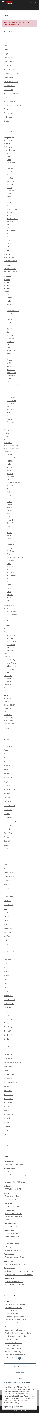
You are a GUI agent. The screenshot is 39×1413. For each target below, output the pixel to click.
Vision (9, 240)
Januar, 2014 (8, 1261)
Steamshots (8, 1055)
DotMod (9, 320)
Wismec (10, 246)
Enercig (7, 865)
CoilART (9, 479)
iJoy (8, 175)
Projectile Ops (9, 1003)
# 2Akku (7, 282)
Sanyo (6, 1015)
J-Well (9, 517)
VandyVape (8, 1078)
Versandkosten (9, 101)
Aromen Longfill (9, 257)
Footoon (7, 880)
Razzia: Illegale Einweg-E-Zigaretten (18, 1175)
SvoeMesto (11, 375)
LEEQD (6, 956)
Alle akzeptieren (20, 1366)
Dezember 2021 (9, 1179)
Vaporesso (10, 234)
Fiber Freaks (8, 873)
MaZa (6, 968)
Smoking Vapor (12, 218)
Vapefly (9, 394)
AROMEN (7, 699)
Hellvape (10, 511)
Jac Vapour (11, 181)
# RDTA (7, 436)
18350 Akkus (11, 635)
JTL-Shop (23, 1410)
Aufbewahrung (9, 650)
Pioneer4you (8, 995)
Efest (6, 849)
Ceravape (10, 476)
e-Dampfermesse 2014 (13, 1240)
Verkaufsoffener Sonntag (13, 1237)
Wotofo (9, 419)
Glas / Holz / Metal (13, 669)
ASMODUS (8, 766)
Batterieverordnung (11, 81)
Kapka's (7, 948)
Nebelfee (7, 979)
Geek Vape (10, 172)
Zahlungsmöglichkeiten (12, 105)
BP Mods (10, 473)
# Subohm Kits (9, 150)
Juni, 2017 (7, 1193)
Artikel (6, 1301)
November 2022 (10, 1169)
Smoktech (7, 1039)
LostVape (10, 193)
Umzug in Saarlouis (12, 1206)
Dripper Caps (11, 666)
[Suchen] (35, 7)
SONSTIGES (8, 720)
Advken (9, 455)
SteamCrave (11, 545)
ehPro (9, 323)
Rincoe (9, 354)
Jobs (5, 46)
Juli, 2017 (7, 1186)
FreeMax (10, 169)
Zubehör (7, 600)
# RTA (6, 439)
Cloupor (9, 307)
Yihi (8, 249)
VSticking (10, 413)
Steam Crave (11, 372)
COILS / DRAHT (9, 705)
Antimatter (8, 758)
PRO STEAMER (9, 999)
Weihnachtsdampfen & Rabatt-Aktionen (19, 1274)
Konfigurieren (20, 1372)
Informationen (9, 1327)
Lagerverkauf (8, 42)
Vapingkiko (8, 1090)
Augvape (10, 304)
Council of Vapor (13, 310)
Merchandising (9, 688)
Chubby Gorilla (9, 805)
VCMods (7, 1110)
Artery (9, 295)
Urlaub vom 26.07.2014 (13, 1250)
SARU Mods (8, 1019)
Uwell (9, 228)
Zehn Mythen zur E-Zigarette (15, 1165)
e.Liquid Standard (10, 271)
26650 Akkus (11, 647)
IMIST (6, 912)
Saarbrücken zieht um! (13, 1196)
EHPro (9, 495)
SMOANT (7, 1031)
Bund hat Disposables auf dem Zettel (18, 1172)
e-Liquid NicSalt (10, 268)
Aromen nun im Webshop (14, 1281)
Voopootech (11, 410)
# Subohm (8, 442)
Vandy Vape (11, 391)
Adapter (7, 629)
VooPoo (9, 243)
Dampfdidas (8, 825)
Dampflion (7, 829)
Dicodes (9, 313)
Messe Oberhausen (12, 1243)
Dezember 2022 (9, 1162)
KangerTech (11, 190)
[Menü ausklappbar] (3, 1)
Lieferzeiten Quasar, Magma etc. (16, 1264)
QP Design (7, 1007)
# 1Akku (7, 279)
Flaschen (7, 618)
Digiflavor (10, 316)
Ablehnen (20, 1379)
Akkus (6, 632)
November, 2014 (10, 1223)
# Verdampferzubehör (12, 448)
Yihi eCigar (10, 422)
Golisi (6, 892)
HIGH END (7, 708)
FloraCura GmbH (10, 877)
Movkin (6, 975)
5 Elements (8, 746)
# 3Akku (7, 285)
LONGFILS (7, 714)
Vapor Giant (11, 397)
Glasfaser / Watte (10, 678)
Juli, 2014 (7, 1247)
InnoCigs (10, 178)
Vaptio (9, 237)
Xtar (5, 1134)
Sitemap (7, 109)
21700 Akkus (11, 644)
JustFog (9, 187)
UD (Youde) (11, 560)
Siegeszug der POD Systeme (15, 1182)
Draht (6, 654)
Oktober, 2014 (9, 1230)
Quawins (7, 1011)
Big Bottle (7, 793)
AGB (5, 97)
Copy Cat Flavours (10, 817)
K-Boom (7, 940)
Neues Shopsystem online (14, 1284)
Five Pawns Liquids (11, 1234)
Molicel (6, 972)
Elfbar (6, 861)
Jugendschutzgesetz (11, 73)
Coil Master (8, 809)
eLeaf (6, 857)
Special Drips (11, 672)
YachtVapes (8, 1138)
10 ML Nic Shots (12, 612)
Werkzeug (7, 691)
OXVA (9, 203)
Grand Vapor (8, 896)
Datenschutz (18, 1407)
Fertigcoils (7, 675)
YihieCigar (7, 1142)
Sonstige (10, 221)
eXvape (9, 501)
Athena (9, 467)
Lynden (9, 197)
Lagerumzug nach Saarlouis (15, 1219)
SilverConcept (12, 209)
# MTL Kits (8, 141)
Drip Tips (7, 657)
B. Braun (7, 785)
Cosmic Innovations (13, 483)
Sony (6, 1043)
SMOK (9, 215)
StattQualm (11, 369)
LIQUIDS (7, 711)
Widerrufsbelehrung (11, 93)
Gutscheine (8, 681)
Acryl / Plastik (12, 663)
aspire (9, 159)
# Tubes (7, 289)
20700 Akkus (11, 641)
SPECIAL (7, 121)
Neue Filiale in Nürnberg (13, 1199)
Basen (6, 608)
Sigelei (9, 206)
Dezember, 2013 (9, 1268)
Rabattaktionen (9, 85)
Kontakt (7, 50)
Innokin (6, 920)
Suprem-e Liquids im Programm (16, 1257)
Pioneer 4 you (11, 351)
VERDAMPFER (9, 724)
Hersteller (7, 153)
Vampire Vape (9, 1074)
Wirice (9, 591)
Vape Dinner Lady (10, 1082)
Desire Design (11, 162)
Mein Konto (8, 117)
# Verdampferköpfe (11, 445)
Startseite (7, 38)
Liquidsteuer (8, 77)
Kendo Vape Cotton (11, 952)
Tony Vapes (8, 1067)
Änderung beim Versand (13, 1213)
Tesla (8, 224)
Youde (6, 1146)
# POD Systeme (10, 144)
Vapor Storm (11, 231)
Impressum (7, 1407)
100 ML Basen (12, 615)
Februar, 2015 (9, 1210)
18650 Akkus (11, 638)
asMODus (10, 156)
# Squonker (8, 147)
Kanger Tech (8, 944)
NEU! (7, 728)
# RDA (6, 433)
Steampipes (11, 548)
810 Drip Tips (11, 660)
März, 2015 (8, 1203)
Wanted (7, 1118)
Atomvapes (8, 778)
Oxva (6, 991)
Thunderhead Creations (15, 385)
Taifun (9, 378)
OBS (8, 200)
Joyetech (10, 184)
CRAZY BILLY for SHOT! (13, 1189)
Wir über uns (8, 58)
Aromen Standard (10, 260)
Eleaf (8, 165)
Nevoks (6, 983)
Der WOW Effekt (11, 1226)
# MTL (6, 430)
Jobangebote (9, 61)
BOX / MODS (9, 702)
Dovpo (6, 845)
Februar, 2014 (9, 1254)
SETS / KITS (8, 717)
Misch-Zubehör (9, 621)
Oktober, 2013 (9, 1278)
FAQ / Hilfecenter (10, 69)
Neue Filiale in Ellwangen (14, 1216)
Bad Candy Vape (10, 789)
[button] (27, 2)
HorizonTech (8, 904)
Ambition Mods (12, 458)
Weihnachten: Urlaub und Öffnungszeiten (19, 1271)
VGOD (9, 406)
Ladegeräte (8, 685)
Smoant (9, 212)
